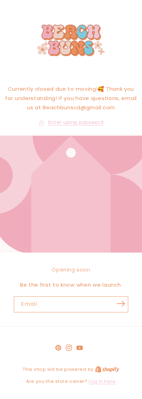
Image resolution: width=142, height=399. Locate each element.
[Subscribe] (120, 303)
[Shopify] (107, 369)
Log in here (102, 381)
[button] (71, 122)
